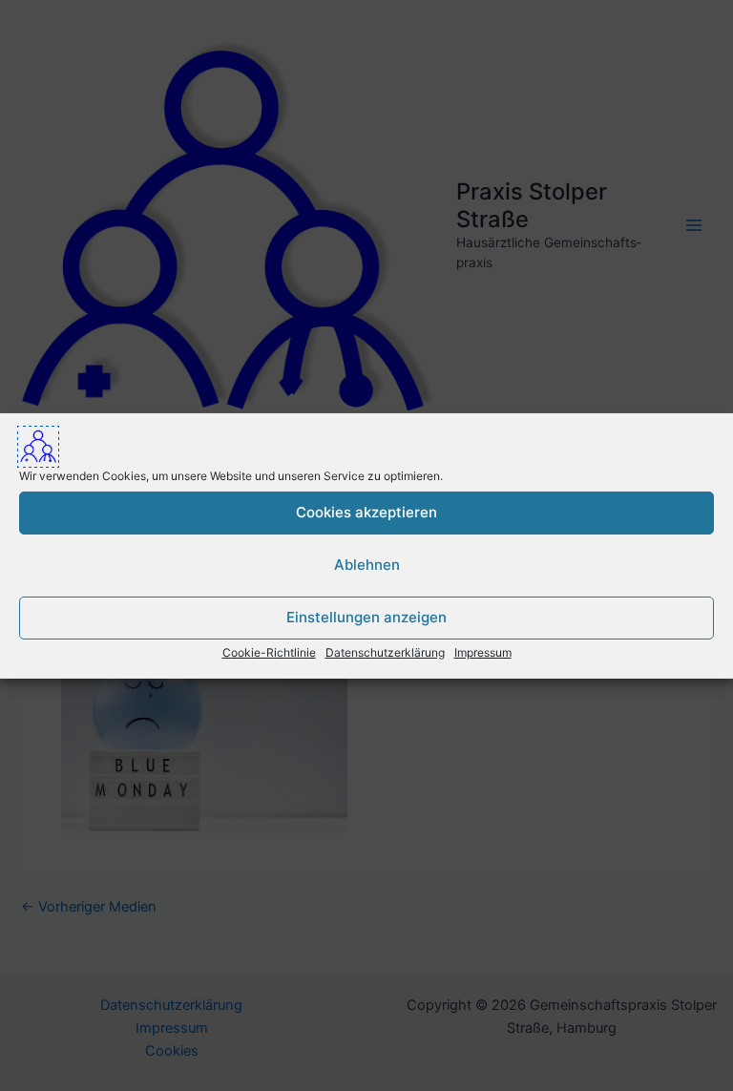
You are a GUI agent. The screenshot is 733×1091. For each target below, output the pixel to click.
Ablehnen (367, 565)
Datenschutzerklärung (385, 651)
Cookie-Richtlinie (269, 651)
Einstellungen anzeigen (366, 617)
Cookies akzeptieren (366, 512)
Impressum (483, 651)
